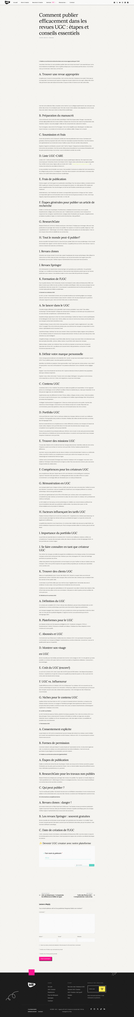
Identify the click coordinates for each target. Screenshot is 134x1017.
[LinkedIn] (125, 2)
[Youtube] (120, 2)
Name (41, 936)
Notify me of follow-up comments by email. (51, 949)
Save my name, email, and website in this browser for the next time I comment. (61, 945)
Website (79, 936)
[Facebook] (114, 2)
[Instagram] (122, 2)
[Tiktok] (127, 2)
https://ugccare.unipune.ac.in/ (80, 164)
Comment (42, 912)
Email (60, 936)
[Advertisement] (67, 50)
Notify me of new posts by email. (48, 953)
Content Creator (43, 37)
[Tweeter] (117, 2)
